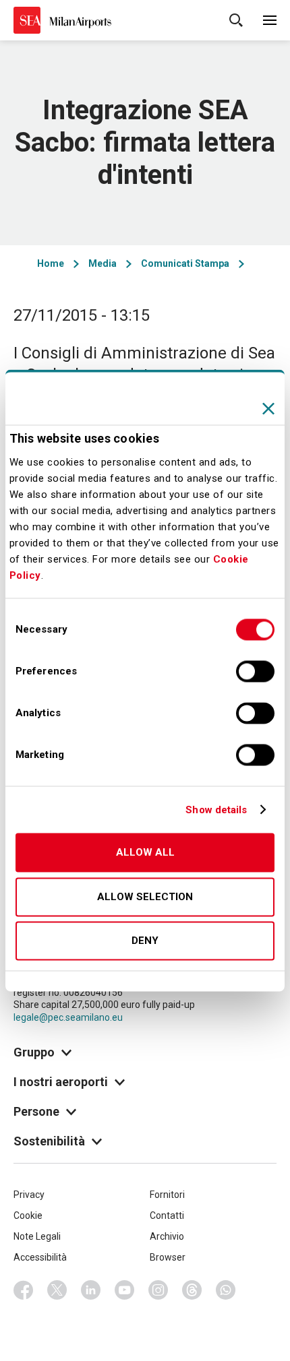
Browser (167, 1257)
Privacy (29, 1194)
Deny (145, 941)
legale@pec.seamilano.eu (68, 1017)
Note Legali (37, 1236)
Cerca (236, 20)
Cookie (27, 1215)
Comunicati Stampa (185, 263)
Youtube (125, 1290)
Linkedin (91, 1290)
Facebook (23, 1290)
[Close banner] (268, 408)
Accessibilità (40, 1257)
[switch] (255, 672)
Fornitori (167, 1194)
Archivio (167, 1236)
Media (102, 263)
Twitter (57, 1290)
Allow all (145, 853)
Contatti (167, 1215)
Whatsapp (226, 1290)
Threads (192, 1290)
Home (50, 263)
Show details (216, 810)
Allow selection (145, 897)
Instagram (158, 1290)
